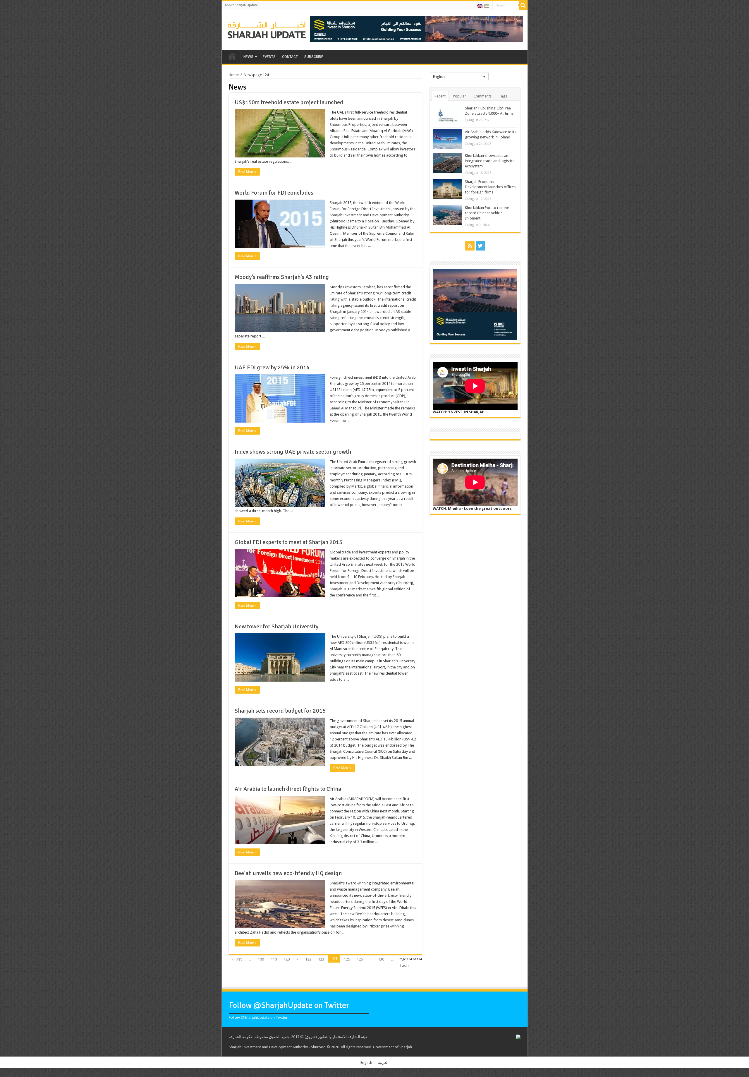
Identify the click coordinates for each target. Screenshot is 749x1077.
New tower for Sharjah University (276, 626)
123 (321, 959)
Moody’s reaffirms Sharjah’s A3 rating (282, 277)
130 (381, 959)
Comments (482, 96)
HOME (232, 56)
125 (347, 959)
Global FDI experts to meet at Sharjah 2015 (288, 542)
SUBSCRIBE (313, 56)
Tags (503, 96)
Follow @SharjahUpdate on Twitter (289, 1005)
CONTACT (290, 56)
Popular (459, 96)
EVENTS (269, 56)
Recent (440, 96)
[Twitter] (480, 246)
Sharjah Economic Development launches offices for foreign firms (490, 186)
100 (261, 959)
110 (274, 959)
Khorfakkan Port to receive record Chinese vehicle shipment (487, 212)
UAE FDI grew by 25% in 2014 (272, 367)
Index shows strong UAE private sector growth (293, 451)
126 (360, 959)
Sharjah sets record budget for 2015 (280, 710)
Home (234, 75)
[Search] (523, 5)
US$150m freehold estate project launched (289, 102)
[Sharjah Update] (266, 29)
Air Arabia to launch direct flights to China (288, 789)
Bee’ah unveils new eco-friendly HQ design (288, 873)
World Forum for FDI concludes (274, 192)
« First (237, 959)
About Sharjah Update (241, 5)
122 (308, 959)
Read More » (247, 172)
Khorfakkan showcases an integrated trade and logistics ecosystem (489, 160)
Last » (405, 965)
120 (287, 959)
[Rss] (470, 246)
